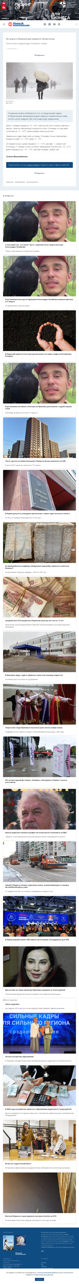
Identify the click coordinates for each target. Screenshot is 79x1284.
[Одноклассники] (59, 24)
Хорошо (39, 1279)
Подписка (43, 1266)
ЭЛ (68, 1242)
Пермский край (20, 182)
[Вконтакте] (54, 24)
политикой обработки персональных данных (49, 1273)
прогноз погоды (32, 182)
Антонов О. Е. (18, 1264)
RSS (42, 1264)
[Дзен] (45, 24)
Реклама (43, 1263)
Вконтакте (50, 1268)
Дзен (42, 1268)
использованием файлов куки (50, 1272)
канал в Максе (33, 165)
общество (9, 182)
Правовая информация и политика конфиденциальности (57, 1247)
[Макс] (49, 24)
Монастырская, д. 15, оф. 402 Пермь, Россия (11, 1267)
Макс (45, 1268)
